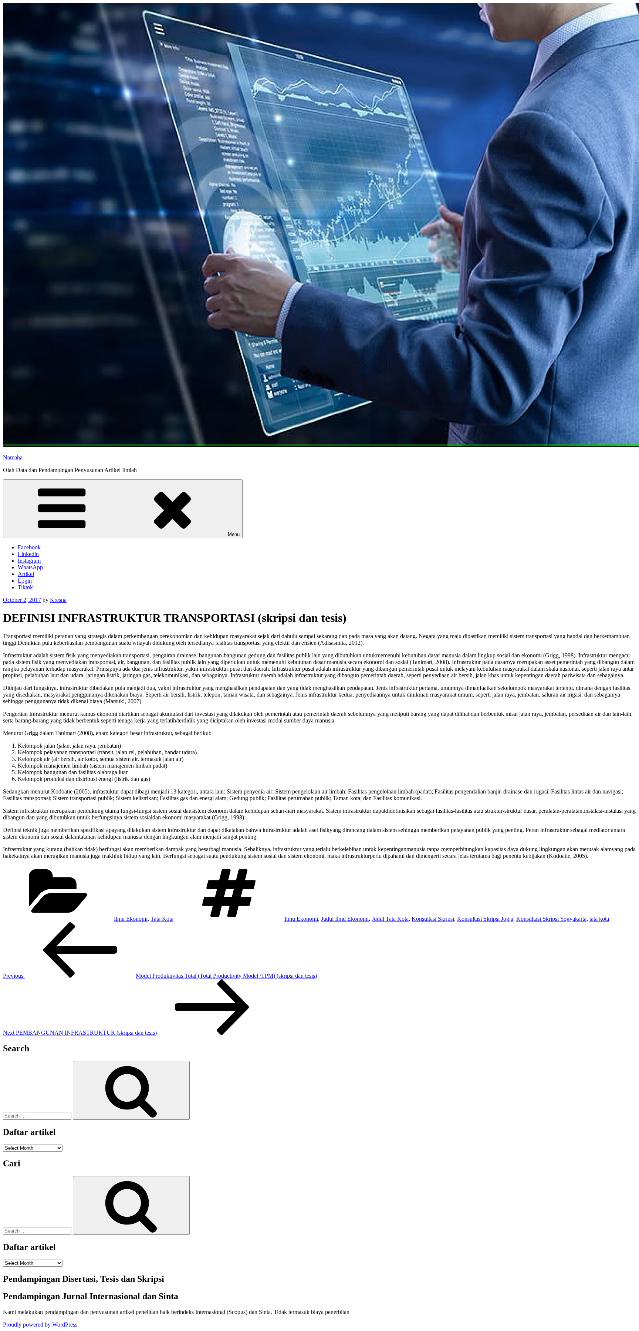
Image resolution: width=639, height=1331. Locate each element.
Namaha (13, 457)
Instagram (29, 560)
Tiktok (25, 587)
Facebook (29, 547)
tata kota (599, 919)
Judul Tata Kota (390, 919)
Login (25, 580)
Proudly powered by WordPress (40, 1324)
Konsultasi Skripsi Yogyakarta (551, 919)
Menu (234, 534)
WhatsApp (30, 567)
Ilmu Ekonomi (131, 919)
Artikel (26, 574)
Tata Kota (162, 919)
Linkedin (28, 554)
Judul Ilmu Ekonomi (345, 919)
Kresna (58, 600)
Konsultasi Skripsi (433, 919)
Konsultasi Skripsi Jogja (485, 919)
